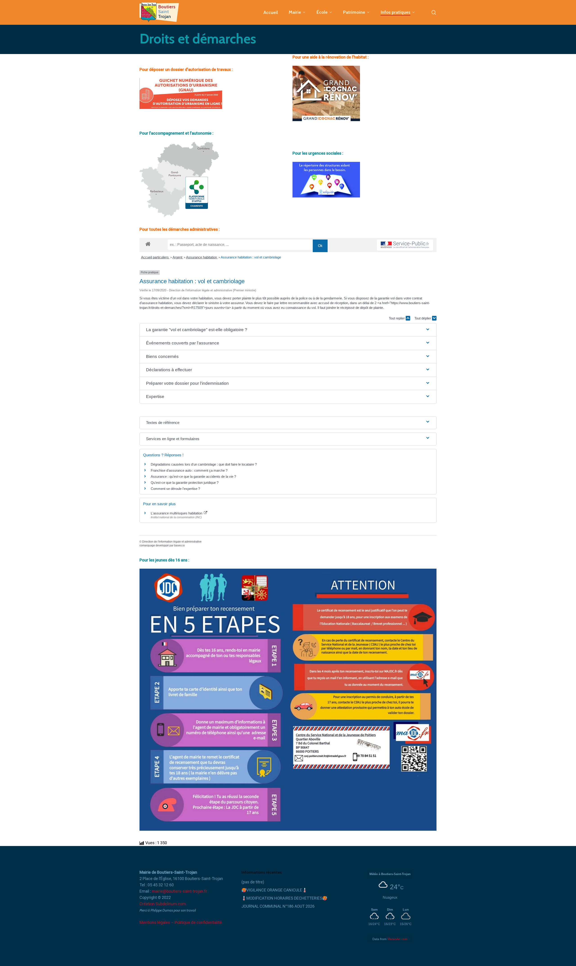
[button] (288, 330)
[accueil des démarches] (148, 244)
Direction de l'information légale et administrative (172, 541)
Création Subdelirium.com (163, 903)
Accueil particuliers (155, 257)
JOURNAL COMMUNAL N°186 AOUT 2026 (278, 906)
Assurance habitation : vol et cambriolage (251, 257)
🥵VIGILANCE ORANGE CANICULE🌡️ (274, 890)
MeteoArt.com (397, 939)
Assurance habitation (202, 257)
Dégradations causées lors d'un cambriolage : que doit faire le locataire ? (204, 464)
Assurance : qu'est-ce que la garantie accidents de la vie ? (193, 476)
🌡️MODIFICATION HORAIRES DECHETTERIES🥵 (284, 898)
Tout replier (397, 318)
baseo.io (179, 545)
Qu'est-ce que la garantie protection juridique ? (184, 482)
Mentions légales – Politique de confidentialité (181, 922)
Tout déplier (423, 318)
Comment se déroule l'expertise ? (175, 489)
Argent (178, 257)
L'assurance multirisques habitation (177, 513)
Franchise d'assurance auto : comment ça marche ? (189, 470)
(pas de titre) (252, 882)
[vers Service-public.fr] (405, 245)
